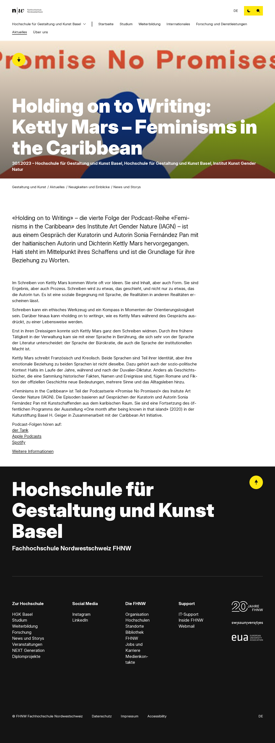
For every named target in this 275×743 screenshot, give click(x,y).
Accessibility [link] (156, 716)
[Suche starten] (258, 11)
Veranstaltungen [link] (27, 644)
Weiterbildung (149, 24)
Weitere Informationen (33, 451)
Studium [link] (19, 620)
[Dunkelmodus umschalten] (248, 11)
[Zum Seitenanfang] (256, 482)
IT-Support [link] (188, 614)
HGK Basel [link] (22, 614)
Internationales (178, 24)
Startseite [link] (106, 24)
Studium (126, 24)
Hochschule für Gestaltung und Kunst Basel (46, 24)
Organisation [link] (137, 614)
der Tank (20, 430)
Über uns (40, 32)
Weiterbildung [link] (25, 626)
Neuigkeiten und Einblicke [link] (89, 187)
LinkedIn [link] (80, 620)
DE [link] (236, 11)
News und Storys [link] (127, 187)
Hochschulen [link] (137, 620)
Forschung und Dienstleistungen (221, 24)
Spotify (18, 442)
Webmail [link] (186, 626)
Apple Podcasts (26, 436)
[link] (27, 10)
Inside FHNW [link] (191, 620)
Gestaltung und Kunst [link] (29, 187)
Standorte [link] (134, 626)
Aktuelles (19, 32)
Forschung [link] (21, 632)
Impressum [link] (129, 716)
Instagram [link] (81, 614)
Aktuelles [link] (57, 187)
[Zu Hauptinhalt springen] (19, 59)
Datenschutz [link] (102, 716)
